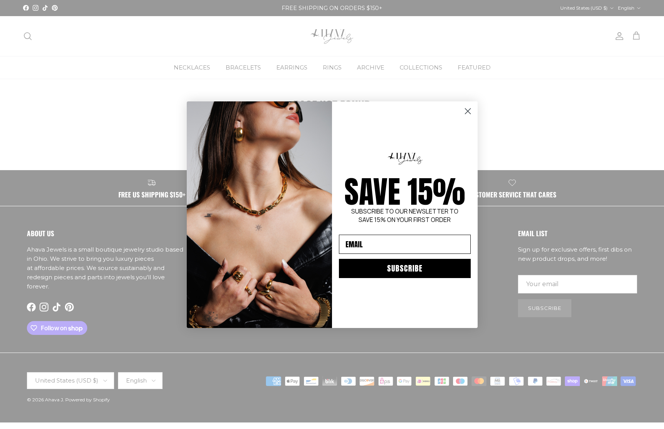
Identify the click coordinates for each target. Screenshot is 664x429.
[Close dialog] (468, 111)
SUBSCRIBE (405, 268)
